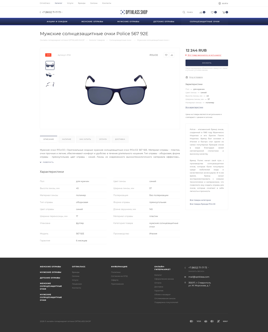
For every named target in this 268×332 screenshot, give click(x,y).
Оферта (114, 280)
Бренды (75, 272)
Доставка (120, 139)
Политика (115, 272)
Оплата (103, 139)
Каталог (158, 275)
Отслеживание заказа (164, 298)
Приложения (117, 284)
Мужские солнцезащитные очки (51, 297)
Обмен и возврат (162, 294)
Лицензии (77, 284)
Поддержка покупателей (166, 302)
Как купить (85, 139)
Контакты (76, 288)
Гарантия (158, 290)
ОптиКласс (78, 266)
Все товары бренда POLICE (203, 204)
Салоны (75, 276)
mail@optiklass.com (198, 277)
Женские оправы (50, 266)
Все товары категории (200, 200)
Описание (48, 139)
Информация (119, 266)
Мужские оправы (50, 272)
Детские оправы (50, 278)
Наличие (66, 139)
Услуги (75, 280)
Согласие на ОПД (119, 276)
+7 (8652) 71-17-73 (51, 12)
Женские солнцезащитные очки (51, 286)
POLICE (154, 55)
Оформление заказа (164, 279)
